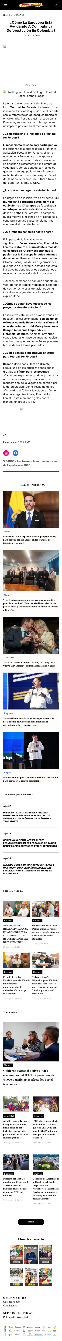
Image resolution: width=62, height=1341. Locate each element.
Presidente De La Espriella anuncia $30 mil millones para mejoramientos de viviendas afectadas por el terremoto (16, 985)
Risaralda (8, 920)
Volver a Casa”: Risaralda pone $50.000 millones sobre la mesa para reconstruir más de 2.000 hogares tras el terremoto (45, 985)
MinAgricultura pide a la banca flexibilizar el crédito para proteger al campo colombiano (30, 779)
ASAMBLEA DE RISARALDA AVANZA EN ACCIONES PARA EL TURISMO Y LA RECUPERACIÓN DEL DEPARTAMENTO (15, 934)
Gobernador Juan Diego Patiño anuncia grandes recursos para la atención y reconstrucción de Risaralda (45, 932)
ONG (36, 182)
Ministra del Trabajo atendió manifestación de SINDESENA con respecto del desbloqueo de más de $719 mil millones (16, 1187)
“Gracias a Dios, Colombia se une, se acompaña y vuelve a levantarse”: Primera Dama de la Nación (29, 664)
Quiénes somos (11, 1301)
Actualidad (9, 657)
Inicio (6, 14)
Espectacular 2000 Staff (16, 442)
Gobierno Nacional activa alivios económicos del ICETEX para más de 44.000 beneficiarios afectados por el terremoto (30, 843)
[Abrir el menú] (6, 5)
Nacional (8, 531)
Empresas (8, 713)
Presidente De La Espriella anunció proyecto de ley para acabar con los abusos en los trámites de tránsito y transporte (29, 540)
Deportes (19, 14)
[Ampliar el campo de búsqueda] (55, 5)
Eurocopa (26, 156)
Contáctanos (10, 1305)
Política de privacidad (15, 1317)
